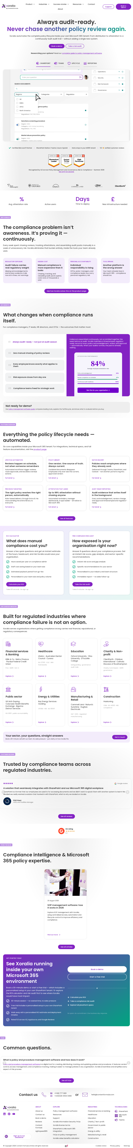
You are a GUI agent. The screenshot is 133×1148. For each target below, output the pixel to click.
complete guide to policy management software (82, 53)
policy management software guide (22, 409)
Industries (43, 4)
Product (29, 4)
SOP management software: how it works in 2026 (65, 906)
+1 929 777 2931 (60, 1093)
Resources (77, 4)
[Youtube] (13, 1114)
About (60, 9)
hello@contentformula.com (102, 1094)
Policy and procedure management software (21, 1064)
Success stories (59, 4)
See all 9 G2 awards (66, 172)
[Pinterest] (9, 1114)
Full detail (8, 478)
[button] (3, 792)
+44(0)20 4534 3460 (63, 1096)
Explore (9, 676)
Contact (91, 4)
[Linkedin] (4, 1114)
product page (40, 449)
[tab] (43, 63)
